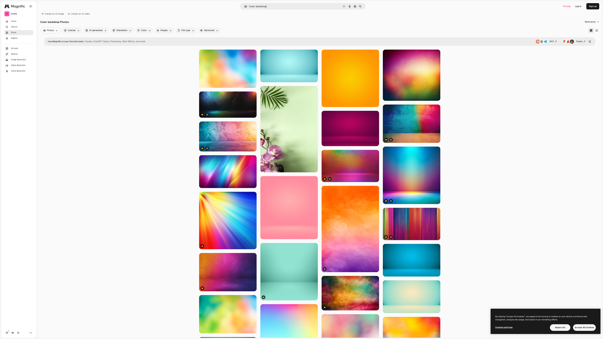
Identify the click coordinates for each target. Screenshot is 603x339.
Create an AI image (54, 13)
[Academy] (12, 332)
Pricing (566, 6)
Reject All (560, 327)
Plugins (579, 41)
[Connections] (6, 332)
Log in (578, 6)
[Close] (590, 41)
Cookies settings (504, 327)
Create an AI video (80, 13)
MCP (552, 41)
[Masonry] (591, 30)
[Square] (596, 30)
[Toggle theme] (18, 332)
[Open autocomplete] (244, 6)
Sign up (593, 6)
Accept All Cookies (584, 327)
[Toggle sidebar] (30, 6)
